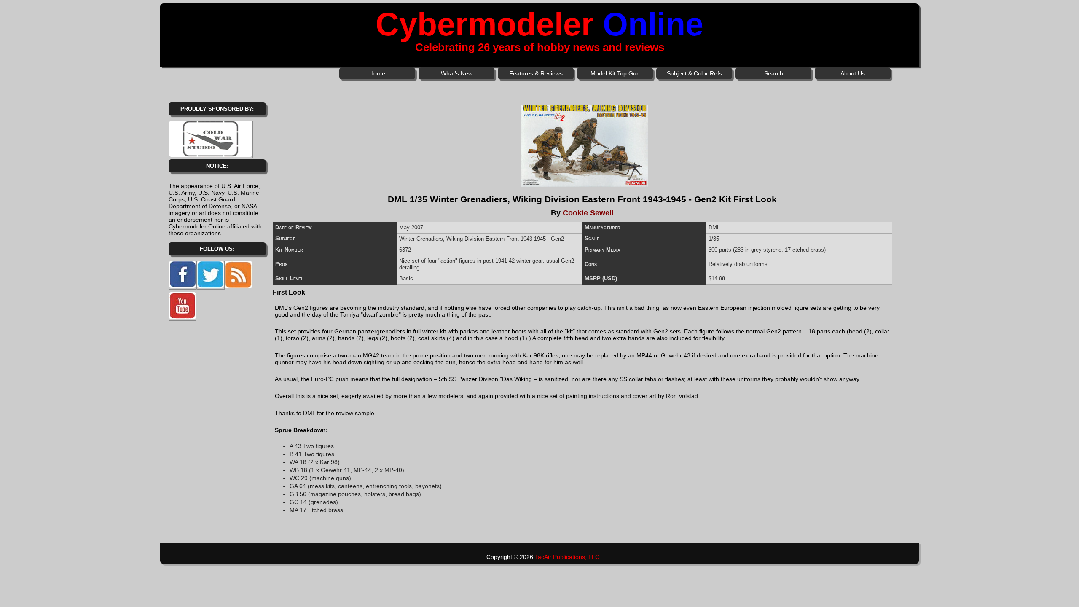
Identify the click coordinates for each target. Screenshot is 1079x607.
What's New (456, 73)
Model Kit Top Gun (615, 73)
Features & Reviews (536, 73)
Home (377, 73)
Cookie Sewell (588, 213)
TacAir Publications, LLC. (568, 556)
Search (773, 73)
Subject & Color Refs (694, 73)
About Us (852, 73)
